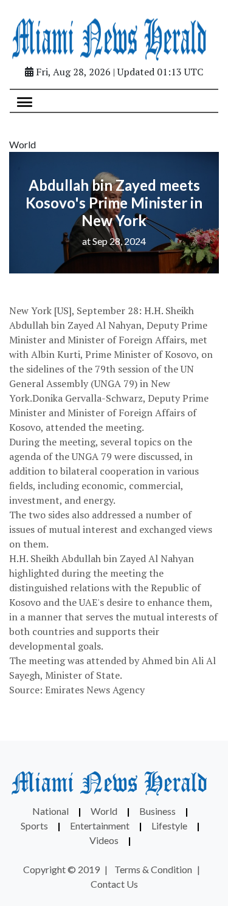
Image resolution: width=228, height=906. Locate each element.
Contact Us (114, 884)
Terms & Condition (153, 869)
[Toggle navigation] (25, 101)
